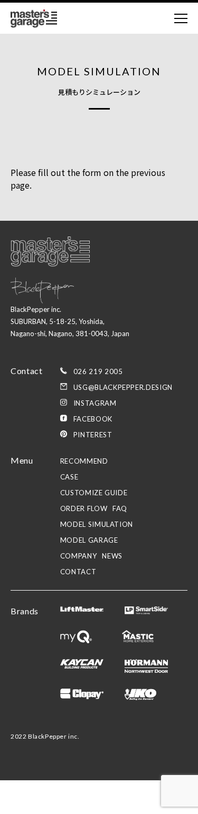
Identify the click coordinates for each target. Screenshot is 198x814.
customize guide (94, 492)
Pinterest (92, 434)
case (69, 477)
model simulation (96, 524)
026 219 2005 (98, 371)
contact (78, 571)
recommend (84, 461)
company (78, 556)
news (112, 556)
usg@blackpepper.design (123, 387)
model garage (89, 540)
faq (119, 508)
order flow (84, 508)
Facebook (92, 419)
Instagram (95, 403)
